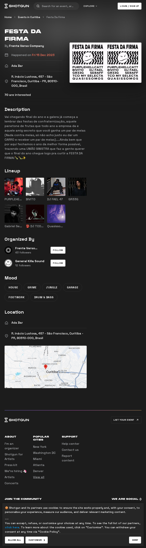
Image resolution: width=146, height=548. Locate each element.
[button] (58, 250)
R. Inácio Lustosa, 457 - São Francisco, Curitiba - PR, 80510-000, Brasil (47, 335)
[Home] (17, 6)
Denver (38, 471)
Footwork (17, 297)
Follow (58, 250)
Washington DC (44, 453)
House (13, 287)
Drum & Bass (44, 297)
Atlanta (38, 465)
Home (8, 17)
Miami (37, 459)
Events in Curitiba (29, 17)
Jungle (51, 287)
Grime (32, 287)
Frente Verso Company (26, 46)
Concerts (11, 483)
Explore (89, 6)
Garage (72, 287)
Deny (135, 540)
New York (40, 447)
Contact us (70, 450)
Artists (9, 477)
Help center (70, 444)
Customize (35, 540)
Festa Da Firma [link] (56, 17)
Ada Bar (17, 323)
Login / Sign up (129, 6)
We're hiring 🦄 (16, 471)
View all (38, 477)
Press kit (11, 465)
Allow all (14, 540)
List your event (123, 419)
